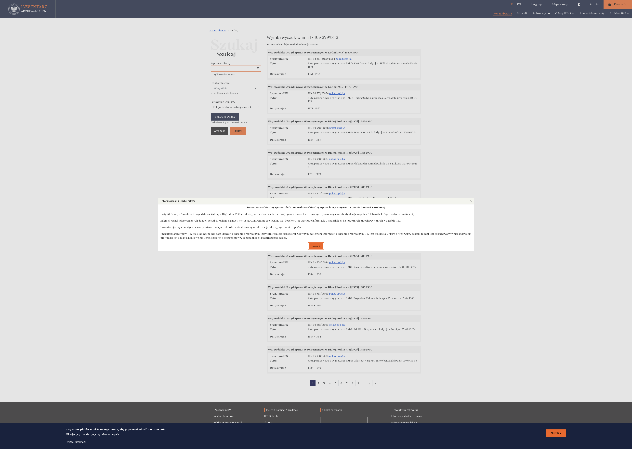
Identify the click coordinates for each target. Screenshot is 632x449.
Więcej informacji (76, 442)
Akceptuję (556, 433)
